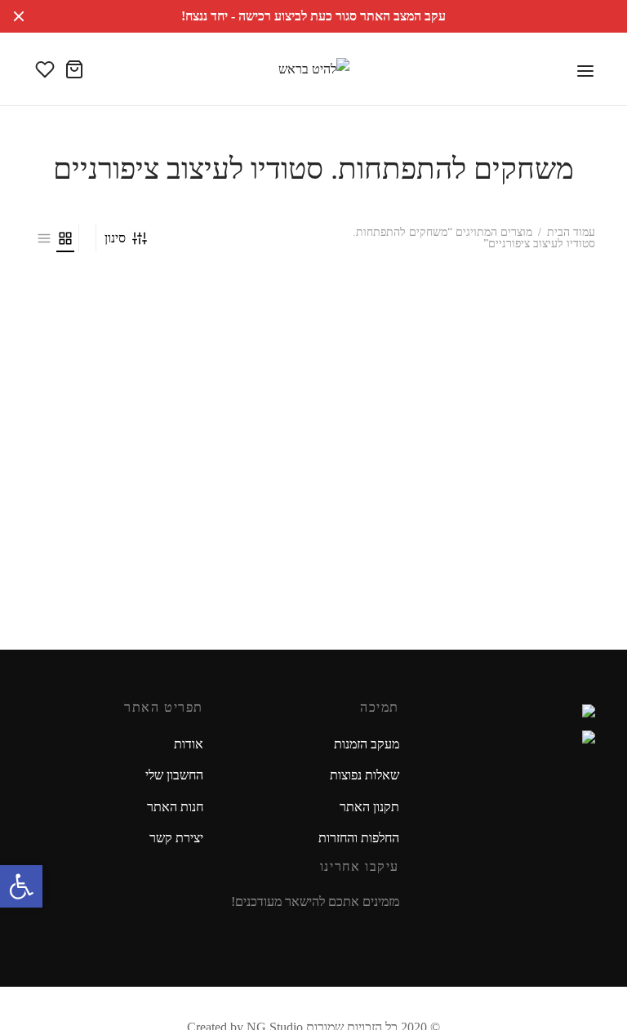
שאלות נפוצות (364, 775)
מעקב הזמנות (366, 744)
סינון (115, 238)
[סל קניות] (74, 69)
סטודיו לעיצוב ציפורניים (531, 511)
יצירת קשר (176, 838)
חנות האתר (175, 807)
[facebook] (388, 933)
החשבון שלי (174, 775)
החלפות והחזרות (358, 838)
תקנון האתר (369, 807)
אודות (188, 744)
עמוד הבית (571, 232)
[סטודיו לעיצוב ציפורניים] (509, 397)
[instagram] (364, 933)
